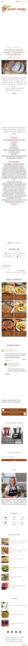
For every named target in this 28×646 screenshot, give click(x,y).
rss (22, 524)
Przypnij (9, 256)
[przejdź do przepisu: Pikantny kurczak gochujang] (8, 330)
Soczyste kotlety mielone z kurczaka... (20, 333)
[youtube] (17, 1)
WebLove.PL (13, 637)
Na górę (24, 644)
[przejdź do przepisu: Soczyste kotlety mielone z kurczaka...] (20, 330)
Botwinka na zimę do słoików (17, 623)
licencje (12, 639)
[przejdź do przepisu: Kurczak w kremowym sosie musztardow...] (20, 294)
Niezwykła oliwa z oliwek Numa (17, 605)
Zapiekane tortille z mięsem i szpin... (7, 297)
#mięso (11, 57)
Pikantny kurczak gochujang (8, 333)
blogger (5, 524)
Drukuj (10, 253)
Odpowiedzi (9, 360)
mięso (13, 242)
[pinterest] (21, 1)
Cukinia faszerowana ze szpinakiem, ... (7, 315)
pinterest (14, 524)
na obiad (18, 242)
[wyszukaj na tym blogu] (26, 1)
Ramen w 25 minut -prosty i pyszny (20, 315)
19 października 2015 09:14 (12, 366)
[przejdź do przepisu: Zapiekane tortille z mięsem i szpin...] (8, 294)
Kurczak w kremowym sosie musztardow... (20, 297)
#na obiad (16, 57)
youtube (5, 519)
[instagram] (19, 1)
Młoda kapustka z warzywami (17, 614)
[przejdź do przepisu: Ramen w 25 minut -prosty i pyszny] (20, 312)
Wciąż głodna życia (11, 350)
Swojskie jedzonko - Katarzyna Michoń (14, 364)
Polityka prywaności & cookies (16, 641)
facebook (14, 519)
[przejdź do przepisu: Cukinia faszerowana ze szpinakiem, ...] (8, 312)
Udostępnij (20, 253)
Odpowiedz (24, 359)
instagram (22, 519)
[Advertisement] (14, 29)
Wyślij (20, 256)
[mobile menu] (2, 2)
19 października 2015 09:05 (9, 351)
